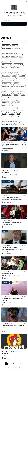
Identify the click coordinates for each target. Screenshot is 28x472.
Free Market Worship (19, 64)
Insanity (4, 105)
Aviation (20, 70)
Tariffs (3, 99)
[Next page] (15, 367)
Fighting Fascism (5, 78)
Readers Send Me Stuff (20, 86)
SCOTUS (4, 59)
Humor (10, 105)
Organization (15, 45)
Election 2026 (19, 53)
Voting (12, 67)
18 (25, 323)
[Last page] (19, 367)
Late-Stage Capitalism (6, 83)
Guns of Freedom (5, 75)
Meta (13, 102)
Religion (11, 118)
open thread (10, 97)
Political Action (22, 75)
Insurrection (4, 80)
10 (25, 142)
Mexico (15, 89)
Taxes (18, 102)
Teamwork (4, 110)
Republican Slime (5, 102)
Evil (21, 121)
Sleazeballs (4, 61)
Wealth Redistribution (6, 89)
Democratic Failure (12, 99)
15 (25, 220)
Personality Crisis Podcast (7, 86)
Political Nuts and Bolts (6, 64)
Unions (18, 67)
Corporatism (11, 113)
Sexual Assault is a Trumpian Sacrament (10, 48)
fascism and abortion (19, 91)
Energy (20, 56)
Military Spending (5, 45)
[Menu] (26, 1)
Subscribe (14, 24)
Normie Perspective (17, 116)
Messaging (4, 118)
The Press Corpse (18, 124)
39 (25, 169)
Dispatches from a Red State (8, 51)
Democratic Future (13, 121)
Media (3, 97)
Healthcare (18, 97)
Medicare (12, 61)
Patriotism (16, 83)
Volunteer (21, 110)
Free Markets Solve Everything (15, 59)
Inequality (16, 94)
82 (25, 271)
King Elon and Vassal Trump (7, 53)
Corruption (4, 121)
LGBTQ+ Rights (5, 56)
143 (21, 364)
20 (25, 195)
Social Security (5, 67)
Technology (16, 72)
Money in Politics (13, 110)
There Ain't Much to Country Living (9, 70)
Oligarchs (14, 75)
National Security (13, 80)
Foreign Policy (21, 108)
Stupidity (22, 94)
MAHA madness (22, 99)
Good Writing (5, 124)
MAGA (13, 78)
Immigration (13, 56)
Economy (4, 113)
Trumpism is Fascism (6, 72)
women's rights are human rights (9, 108)
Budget (18, 113)
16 (25, 245)
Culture (17, 118)
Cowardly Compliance (6, 94)
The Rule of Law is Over (7, 91)
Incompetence (20, 78)
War (11, 124)
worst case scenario (6, 116)
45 (25, 350)
